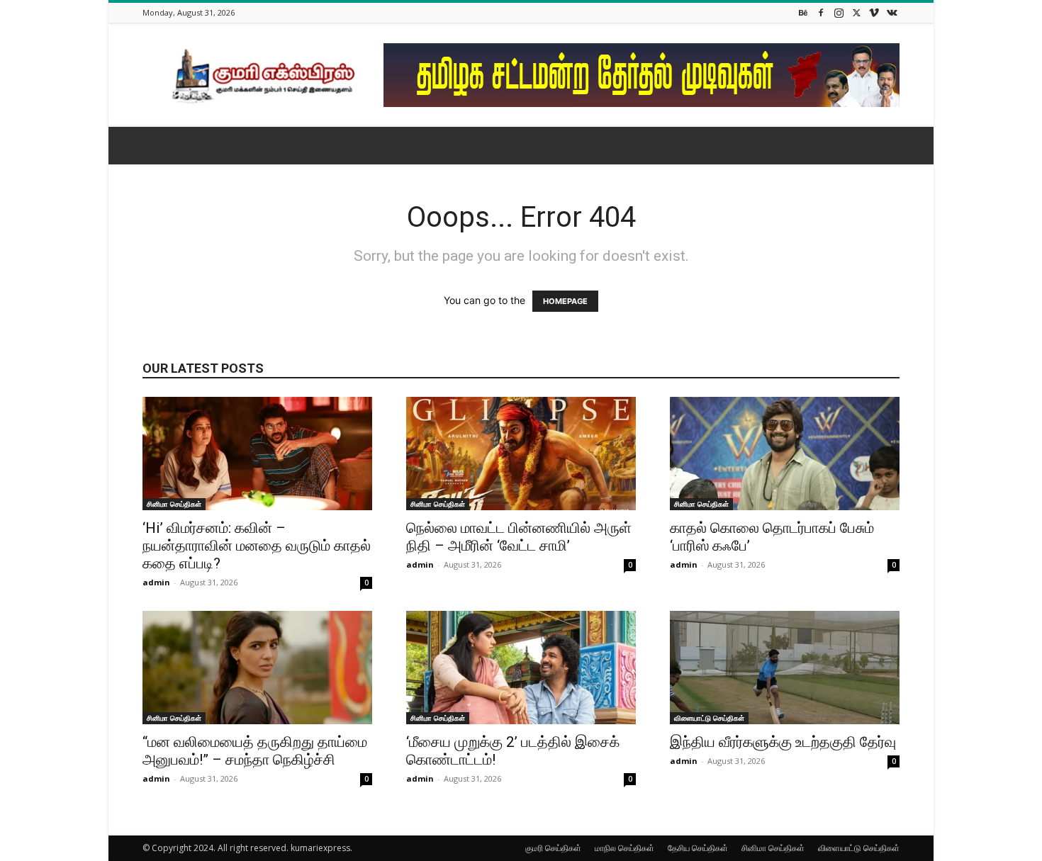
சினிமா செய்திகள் (174, 504)
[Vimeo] (874, 12)
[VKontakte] (892, 12)
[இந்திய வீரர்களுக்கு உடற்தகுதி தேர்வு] (785, 667)
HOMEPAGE (565, 301)
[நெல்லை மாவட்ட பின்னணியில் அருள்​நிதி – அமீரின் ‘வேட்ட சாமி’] (521, 453)
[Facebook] (821, 12)
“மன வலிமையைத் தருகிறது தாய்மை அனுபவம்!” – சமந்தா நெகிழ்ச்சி (254, 750)
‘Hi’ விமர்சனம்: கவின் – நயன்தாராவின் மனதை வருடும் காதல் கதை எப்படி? (256, 545)
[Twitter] (856, 12)
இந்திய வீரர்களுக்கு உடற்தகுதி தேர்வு (783, 741)
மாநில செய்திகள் (624, 848)
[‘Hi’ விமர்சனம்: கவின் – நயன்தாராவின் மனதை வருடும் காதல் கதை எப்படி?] (257, 453)
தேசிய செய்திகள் (698, 848)
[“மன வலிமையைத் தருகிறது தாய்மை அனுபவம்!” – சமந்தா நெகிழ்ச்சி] (257, 667)
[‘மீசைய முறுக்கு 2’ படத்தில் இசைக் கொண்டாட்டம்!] (521, 667)
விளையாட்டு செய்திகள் (709, 718)
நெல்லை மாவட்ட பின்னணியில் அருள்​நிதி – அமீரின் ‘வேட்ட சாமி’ (519, 536)
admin (156, 582)
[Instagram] (838, 12)
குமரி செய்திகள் (553, 848)
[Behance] (803, 12)
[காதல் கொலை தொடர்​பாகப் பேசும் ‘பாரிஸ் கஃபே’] (785, 453)
